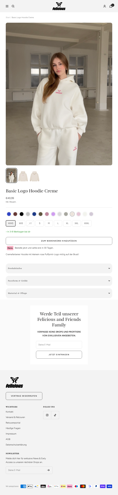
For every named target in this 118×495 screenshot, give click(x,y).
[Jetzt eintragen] (48, 470)
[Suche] (13, 6)
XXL (76, 223)
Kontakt (9, 411)
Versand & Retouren (15, 417)
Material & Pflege (17, 293)
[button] (8, 214)
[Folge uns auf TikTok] (55, 415)
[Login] (104, 6)
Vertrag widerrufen (24, 396)
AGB (8, 439)
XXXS (10, 223)
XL (67, 223)
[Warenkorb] (110, 6)
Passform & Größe (18, 281)
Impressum (11, 433)
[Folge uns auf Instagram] (47, 415)
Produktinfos (15, 268)
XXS (21, 223)
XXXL (86, 223)
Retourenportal (13, 422)
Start (8, 17)
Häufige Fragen (13, 428)
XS (30, 223)
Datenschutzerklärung (16, 444)
